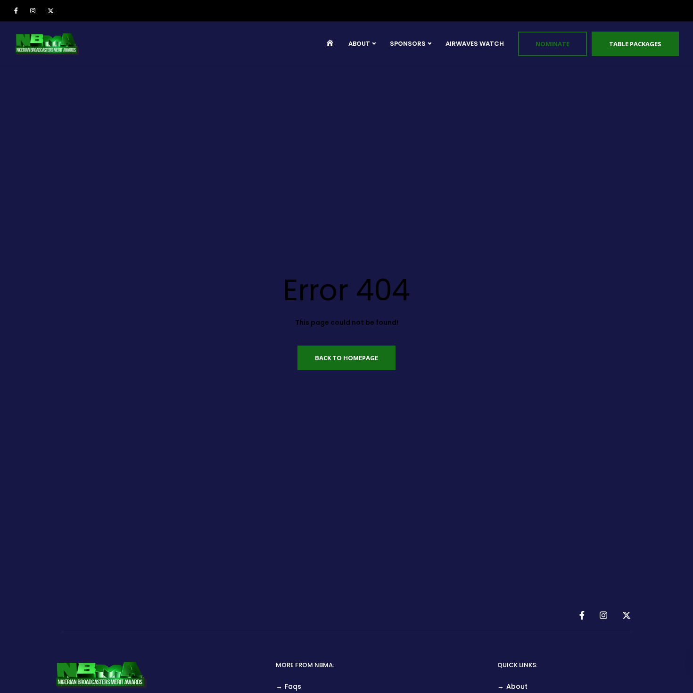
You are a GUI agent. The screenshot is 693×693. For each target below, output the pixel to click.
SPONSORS (408, 43)
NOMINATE (552, 44)
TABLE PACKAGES (635, 44)
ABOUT (359, 43)
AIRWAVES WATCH (475, 43)
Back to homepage (346, 358)
